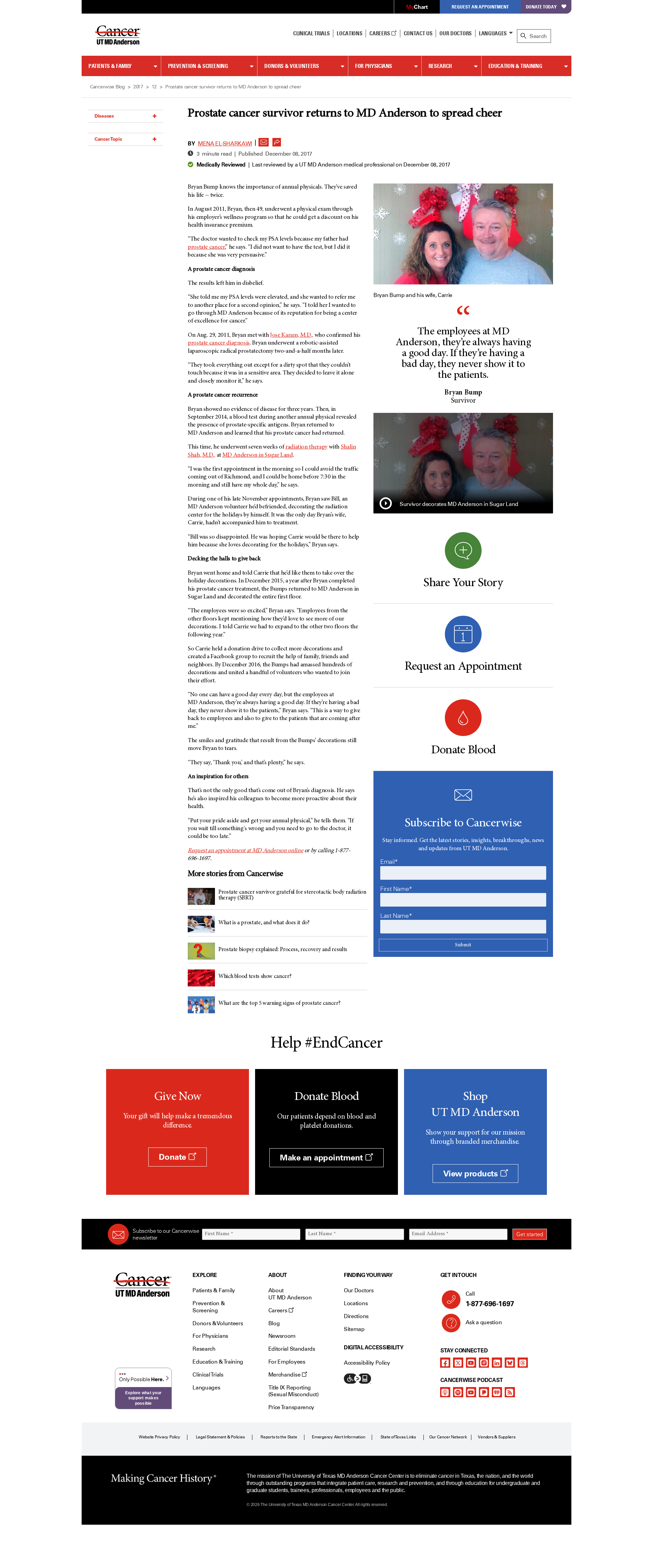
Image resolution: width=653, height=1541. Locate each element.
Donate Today (541, 7)
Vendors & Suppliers (496, 1437)
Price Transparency (291, 1407)
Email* (389, 861)
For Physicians (373, 66)
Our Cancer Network (448, 1437)
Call (490, 1299)
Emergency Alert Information (338, 1437)
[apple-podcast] (445, 1392)
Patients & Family (110, 66)
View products (471, 1173)
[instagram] (484, 1363)
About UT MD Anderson (290, 1294)
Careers (380, 33)
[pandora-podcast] (484, 1392)
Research (440, 66)
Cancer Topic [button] (108, 139)
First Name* (396, 889)
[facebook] (445, 1363)
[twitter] (458, 1363)
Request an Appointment (480, 7)
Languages (493, 33)
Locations (356, 1303)
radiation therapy (306, 447)
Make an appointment (322, 1157)
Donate (173, 1157)
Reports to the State (279, 1437)
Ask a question (484, 1322)
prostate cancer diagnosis (219, 343)
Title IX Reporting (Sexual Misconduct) (293, 1391)
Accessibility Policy (367, 1363)
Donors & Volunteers (291, 66)
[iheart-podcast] (496, 1392)
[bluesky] (509, 1363)
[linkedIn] (496, 1363)
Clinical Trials (311, 33)
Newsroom (282, 1336)
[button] (263, 140)
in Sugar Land (257, 455)
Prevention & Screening (198, 66)
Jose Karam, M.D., (291, 335)
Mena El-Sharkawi (225, 143)
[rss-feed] (509, 1392)
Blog (274, 1323)
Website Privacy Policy (159, 1437)
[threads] (522, 1363)
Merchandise (285, 1374)
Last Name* (396, 916)
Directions (356, 1316)
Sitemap (354, 1329)
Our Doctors (455, 33)
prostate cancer (206, 247)
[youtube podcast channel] (471, 1392)
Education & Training (515, 66)
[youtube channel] (471, 1363)
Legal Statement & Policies (220, 1437)
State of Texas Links (398, 1437)
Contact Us (418, 33)
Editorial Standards (291, 1349)
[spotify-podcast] (458, 1392)
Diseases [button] (104, 116)
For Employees (286, 1362)
